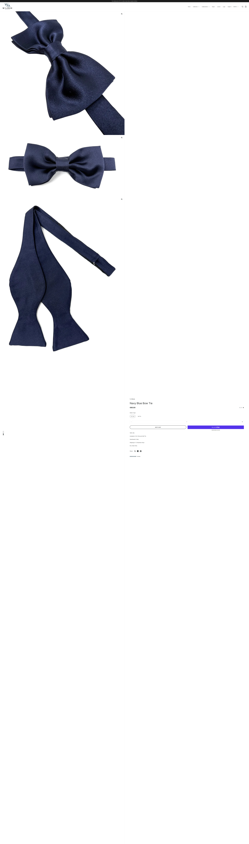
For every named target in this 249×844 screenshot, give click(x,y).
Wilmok (133, 399)
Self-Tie (139, 416)
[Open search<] (242, 6)
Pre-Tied (132, 416)
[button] (242, 421)
